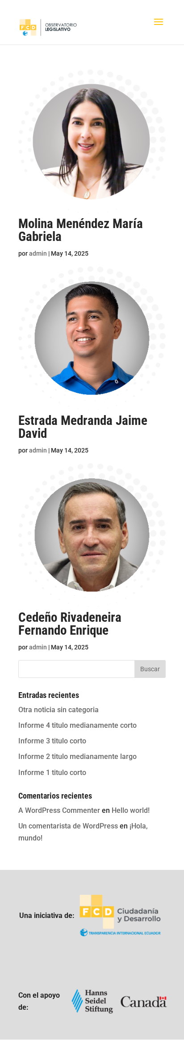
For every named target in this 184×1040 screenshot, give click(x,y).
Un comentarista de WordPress (68, 826)
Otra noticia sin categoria (58, 710)
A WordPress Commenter (59, 810)
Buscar (150, 669)
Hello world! (131, 810)
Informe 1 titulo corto (52, 772)
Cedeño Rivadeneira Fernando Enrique (69, 624)
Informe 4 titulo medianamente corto (77, 725)
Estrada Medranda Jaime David (82, 427)
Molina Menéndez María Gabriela (80, 230)
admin (38, 253)
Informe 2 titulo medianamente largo (77, 756)
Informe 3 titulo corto (52, 741)
